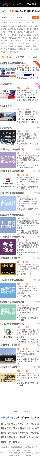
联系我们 (3, 452)
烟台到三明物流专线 (29, 428)
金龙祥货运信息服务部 (13, 301)
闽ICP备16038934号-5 (26, 452)
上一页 (14, 411)
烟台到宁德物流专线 (10, 441)
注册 (34, 3)
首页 (4, 10)
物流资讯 (36, 10)
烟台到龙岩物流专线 (29, 437)
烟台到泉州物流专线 (10, 432)
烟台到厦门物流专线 (29, 423)
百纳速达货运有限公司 (13, 280)
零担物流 (12, 10)
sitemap (27, 450)
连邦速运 (7, 105)
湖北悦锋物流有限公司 (13, 171)
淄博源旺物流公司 (11, 367)
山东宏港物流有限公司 (13, 193)
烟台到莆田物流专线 (10, 428)
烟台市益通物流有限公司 (14, 62)
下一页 (25, 411)
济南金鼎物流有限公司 (13, 236)
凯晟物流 (7, 84)
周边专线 (15, 417)
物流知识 (35, 417)
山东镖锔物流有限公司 (13, 214)
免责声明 (12, 452)
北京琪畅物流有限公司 (13, 323)
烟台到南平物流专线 (10, 437)
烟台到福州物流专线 (10, 423)
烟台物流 (4, 22)
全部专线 (6, 56)
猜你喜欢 (25, 417)
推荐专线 (5, 417)
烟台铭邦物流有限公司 (13, 149)
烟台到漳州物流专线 (29, 432)
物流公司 (28, 10)
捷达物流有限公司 (11, 345)
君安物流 (7, 127)
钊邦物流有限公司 (11, 258)
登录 (29, 3)
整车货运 (20, 10)
